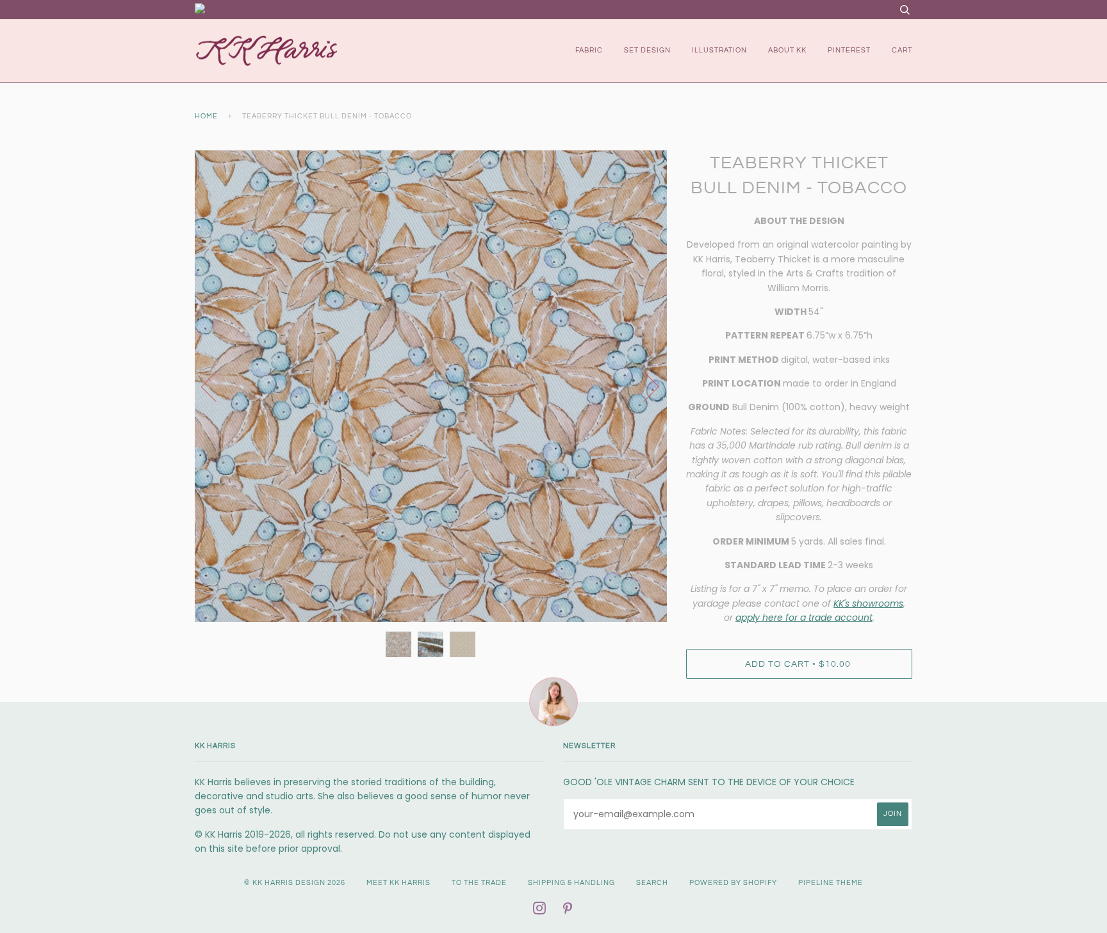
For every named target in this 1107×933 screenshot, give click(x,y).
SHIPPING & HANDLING (571, 882)
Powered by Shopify (733, 882)
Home (206, 116)
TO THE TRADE (479, 882)
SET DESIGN (647, 50)
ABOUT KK (787, 50)
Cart (902, 50)
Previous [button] (216, 386)
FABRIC (589, 50)
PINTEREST (849, 50)
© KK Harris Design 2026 (294, 882)
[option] (431, 386)
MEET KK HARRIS (398, 882)
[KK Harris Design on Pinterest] (568, 910)
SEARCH (652, 882)
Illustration (719, 50)
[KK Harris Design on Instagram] (539, 910)
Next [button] (643, 386)
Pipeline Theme (830, 882)
